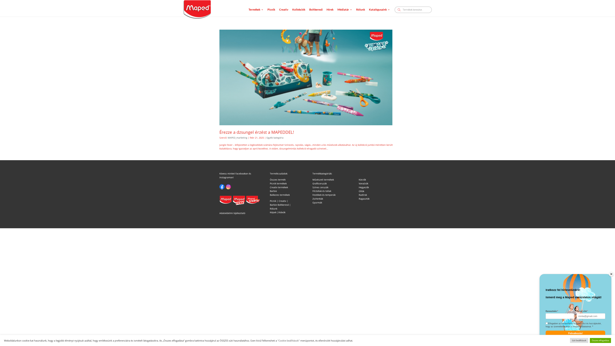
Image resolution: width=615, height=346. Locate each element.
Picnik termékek (278, 183)
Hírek (330, 9)
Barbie (273, 191)
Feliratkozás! (575, 333)
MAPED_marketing (237, 137)
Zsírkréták (317, 198)
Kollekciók (298, 9)
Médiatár (343, 9)
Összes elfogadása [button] (600, 340)
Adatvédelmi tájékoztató (232, 213)
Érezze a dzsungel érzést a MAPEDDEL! (256, 132)
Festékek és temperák (324, 194)
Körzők (362, 179)
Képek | (274, 212)
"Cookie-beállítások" (288, 340)
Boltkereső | (284, 204)
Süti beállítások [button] (579, 340)
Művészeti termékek (323, 179)
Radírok (363, 194)
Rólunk (360, 9)
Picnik (271, 9)
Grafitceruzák (319, 183)
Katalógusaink (378, 9)
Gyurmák (317, 202)
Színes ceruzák (320, 187)
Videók (281, 212)
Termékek (254, 9)
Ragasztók (364, 198)
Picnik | (274, 200)
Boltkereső (316, 9)
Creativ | (283, 200)
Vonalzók (363, 183)
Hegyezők (364, 187)
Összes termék (278, 179)
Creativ (283, 9)
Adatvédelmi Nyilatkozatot (573, 323)
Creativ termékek (279, 187)
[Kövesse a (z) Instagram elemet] (228, 186)
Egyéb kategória (274, 137)
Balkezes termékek (280, 194)
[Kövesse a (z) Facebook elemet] (222, 186)
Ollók (361, 191)
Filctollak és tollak (321, 191)
